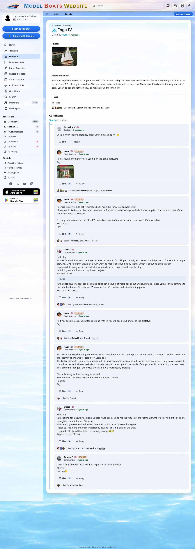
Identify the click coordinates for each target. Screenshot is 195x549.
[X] (18, 184)
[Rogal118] (55, 108)
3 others (108, 190)
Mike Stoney (77, 108)
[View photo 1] (65, 171)
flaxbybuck (69, 127)
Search (12, 96)
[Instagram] (32, 184)
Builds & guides (17, 68)
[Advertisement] (21, 251)
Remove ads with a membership (104, 547)
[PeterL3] (58, 241)
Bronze (78, 151)
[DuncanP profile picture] (59, 458)
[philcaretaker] (60, 108)
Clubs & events (16, 79)
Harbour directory (63, 25)
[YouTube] (25, 184)
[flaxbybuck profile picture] (59, 128)
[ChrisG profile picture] (59, 251)
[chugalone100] (65, 190)
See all (95, 240)
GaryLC (96, 190)
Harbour (13, 56)
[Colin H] (63, 304)
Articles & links (16, 85)
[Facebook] (11, 184)
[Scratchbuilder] (63, 448)
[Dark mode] (190, 6)
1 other (100, 304)
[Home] (47, 14)
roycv (66, 151)
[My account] (182, 6)
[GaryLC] (58, 108)
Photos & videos (17, 73)
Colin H (77, 448)
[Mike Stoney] (53, 108)
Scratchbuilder (76, 485)
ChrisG (87, 240)
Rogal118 (92, 108)
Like (56, 96)
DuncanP (68, 457)
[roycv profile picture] (59, 152)
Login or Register (21, 28)
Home (12, 44)
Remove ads (27, 298)
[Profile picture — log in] (7, 18)
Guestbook (14, 91)
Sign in (52, 120)
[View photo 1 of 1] (64, 56)
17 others (105, 108)
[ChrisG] (61, 241)
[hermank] (61, 304)
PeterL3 (75, 240)
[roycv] (58, 304)
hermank (88, 304)
